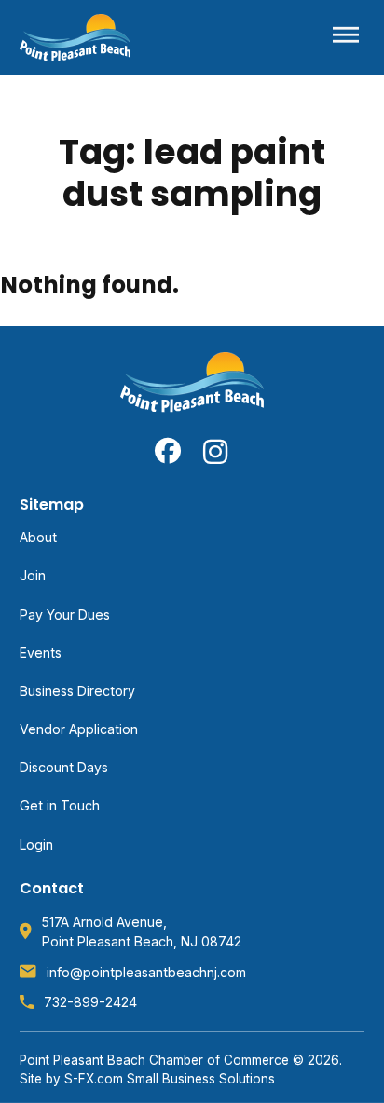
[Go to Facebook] (167, 451)
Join (33, 575)
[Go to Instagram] (216, 451)
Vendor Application (79, 729)
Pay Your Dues (65, 614)
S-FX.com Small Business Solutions (169, 1078)
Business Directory (77, 691)
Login (36, 844)
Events (41, 652)
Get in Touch (60, 805)
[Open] (346, 37)
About (38, 537)
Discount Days (64, 767)
